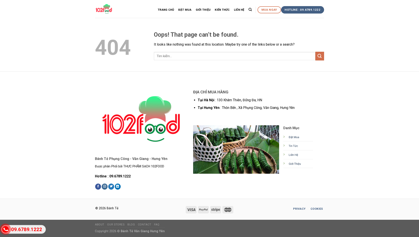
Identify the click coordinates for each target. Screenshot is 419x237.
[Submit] (319, 56)
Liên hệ (239, 9)
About (99, 224)
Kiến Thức (222, 9)
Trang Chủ (166, 9)
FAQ (157, 224)
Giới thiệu (203, 9)
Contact (144, 224)
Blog (131, 224)
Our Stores (115, 224)
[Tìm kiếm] (250, 10)
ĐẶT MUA (185, 9)
